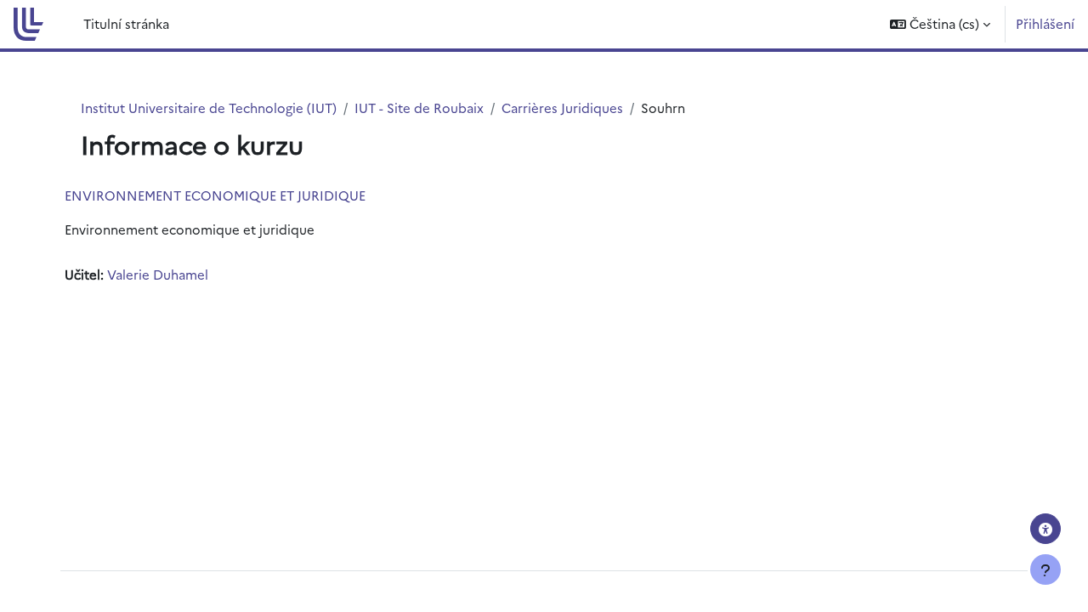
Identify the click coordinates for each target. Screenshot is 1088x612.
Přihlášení (1045, 23)
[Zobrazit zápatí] (1045, 569)
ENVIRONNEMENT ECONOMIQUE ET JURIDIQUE (215, 195)
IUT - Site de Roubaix (419, 107)
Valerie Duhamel (157, 274)
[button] (940, 24)
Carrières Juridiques (562, 107)
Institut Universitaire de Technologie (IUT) (209, 107)
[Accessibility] (1045, 528)
